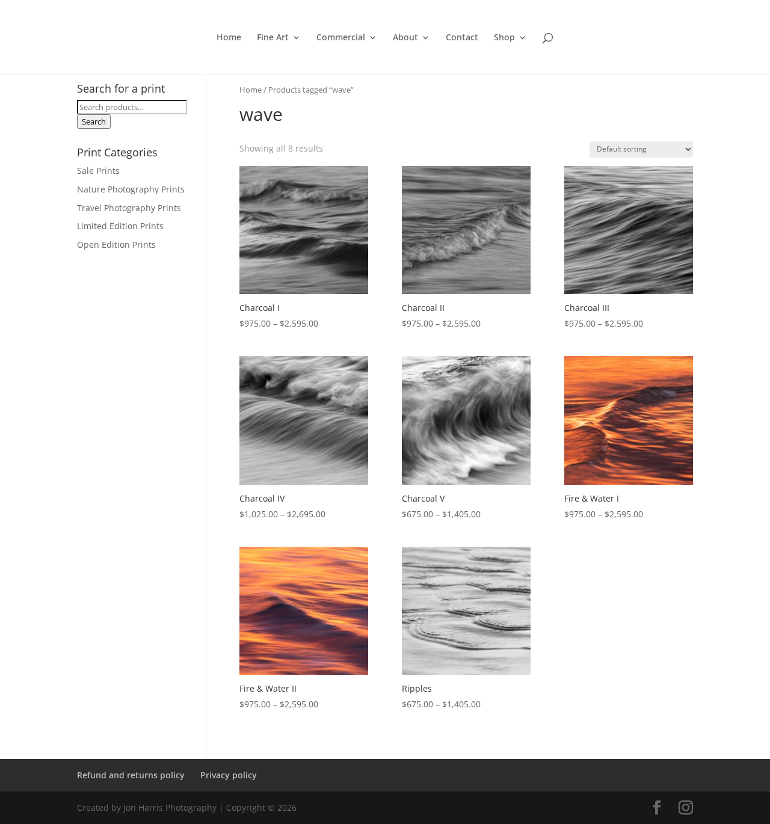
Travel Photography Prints (129, 208)
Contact (462, 38)
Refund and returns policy (131, 775)
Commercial (340, 38)
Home (229, 38)
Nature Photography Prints (131, 189)
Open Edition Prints (116, 244)
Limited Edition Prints (120, 226)
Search (94, 121)
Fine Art (273, 38)
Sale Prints (98, 170)
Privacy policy (228, 775)
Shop (504, 38)
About (405, 38)
